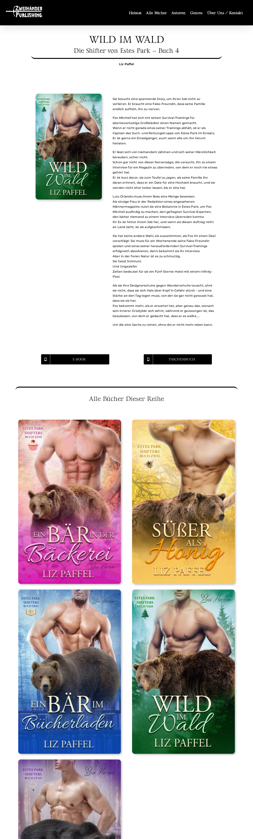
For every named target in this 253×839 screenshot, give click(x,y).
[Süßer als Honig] (183, 502)
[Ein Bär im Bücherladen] (69, 672)
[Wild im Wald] (183, 672)
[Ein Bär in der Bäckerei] (69, 502)
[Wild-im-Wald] (69, 95)
